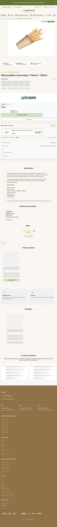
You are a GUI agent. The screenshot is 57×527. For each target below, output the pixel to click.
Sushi (2, 447)
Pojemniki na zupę (5, 426)
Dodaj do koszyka (22, 114)
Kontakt (3, 484)
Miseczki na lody (4, 428)
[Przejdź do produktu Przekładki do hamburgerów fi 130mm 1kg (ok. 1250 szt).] (15, 322)
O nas (2, 479)
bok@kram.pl (9, 219)
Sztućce (7, 18)
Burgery (2, 443)
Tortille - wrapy (4, 449)
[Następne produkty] (54, 266)
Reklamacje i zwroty (5, 490)
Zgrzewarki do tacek (5, 469)
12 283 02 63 (39, 7)
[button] (28, 206)
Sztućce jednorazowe (5, 471)
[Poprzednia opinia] (2, 368)
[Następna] (55, 2)
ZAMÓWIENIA (4, 505)
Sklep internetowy (28, 519)
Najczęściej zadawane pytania (7, 495)
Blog (2, 481)
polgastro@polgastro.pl (50, 7)
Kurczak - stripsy (4, 445)
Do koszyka (15, 342)
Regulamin (3, 486)
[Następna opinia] (54, 368)
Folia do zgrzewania (5, 464)
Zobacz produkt (11, 280)
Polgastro (3, 18)
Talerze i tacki (4, 423)
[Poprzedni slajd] (52, 126)
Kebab (2, 440)
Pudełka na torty (4, 432)
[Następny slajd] (54, 126)
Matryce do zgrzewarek (6, 467)
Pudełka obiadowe (5, 419)
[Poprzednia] (1, 2)
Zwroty (2, 507)
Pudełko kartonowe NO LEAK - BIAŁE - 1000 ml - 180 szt (22, 130)
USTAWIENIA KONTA (5, 503)
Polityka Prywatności (5, 488)
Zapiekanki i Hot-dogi (5, 454)
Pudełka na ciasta (5, 430)
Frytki (2, 452)
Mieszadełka (13, 18)
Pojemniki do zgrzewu (5, 462)
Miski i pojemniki (4, 421)
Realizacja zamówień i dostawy (7, 492)
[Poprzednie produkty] (2, 266)
